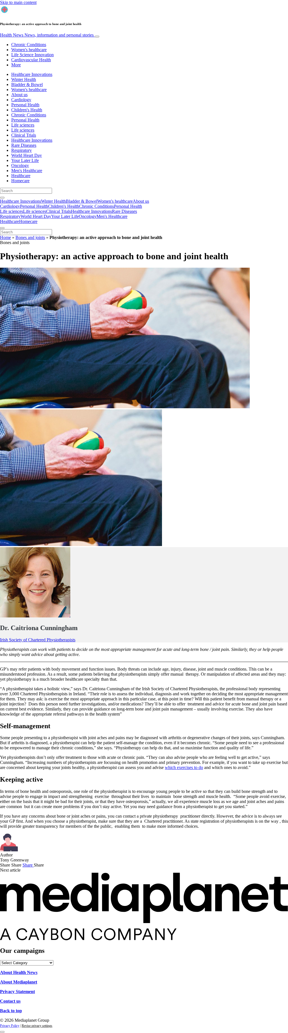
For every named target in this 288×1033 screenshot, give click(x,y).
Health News (47, 35)
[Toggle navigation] (97, 36)
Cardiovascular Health (31, 59)
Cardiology (21, 99)
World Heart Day (26, 155)
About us (19, 94)
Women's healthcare (29, 49)
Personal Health (25, 104)
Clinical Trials (23, 135)
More (16, 64)
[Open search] (2, 198)
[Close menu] (2, 228)
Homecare (20, 180)
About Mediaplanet (18, 982)
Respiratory (21, 150)
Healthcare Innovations (31, 74)
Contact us (10, 1001)
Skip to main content (18, 2)
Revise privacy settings (37, 1026)
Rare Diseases (23, 145)
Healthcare (20, 175)
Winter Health (23, 79)
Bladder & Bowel (27, 84)
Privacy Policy (9, 1026)
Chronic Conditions (28, 44)
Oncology (20, 165)
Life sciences (22, 125)
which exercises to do (184, 767)
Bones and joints (30, 237)
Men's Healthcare (26, 170)
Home (5, 237)
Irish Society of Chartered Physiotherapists (37, 639)
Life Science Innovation (32, 54)
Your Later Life (25, 160)
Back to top (11, 1010)
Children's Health (26, 109)
